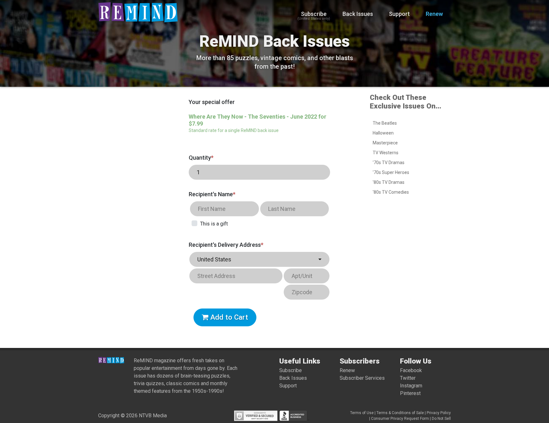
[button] (259, 259)
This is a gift (214, 224)
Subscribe (313, 15)
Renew (434, 13)
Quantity (201, 157)
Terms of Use (362, 413)
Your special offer (212, 102)
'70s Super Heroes (391, 172)
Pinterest (410, 393)
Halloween (383, 132)
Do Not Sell (441, 418)
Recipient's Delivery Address (226, 244)
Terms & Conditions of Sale (400, 413)
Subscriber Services (362, 378)
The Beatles (385, 123)
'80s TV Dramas (388, 182)
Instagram (411, 386)
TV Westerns (385, 152)
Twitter (408, 378)
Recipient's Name (212, 194)
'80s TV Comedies (391, 192)
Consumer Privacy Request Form (400, 418)
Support (399, 13)
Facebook (411, 370)
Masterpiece (385, 142)
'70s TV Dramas (388, 162)
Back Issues (357, 13)
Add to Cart (228, 317)
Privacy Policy (439, 413)
